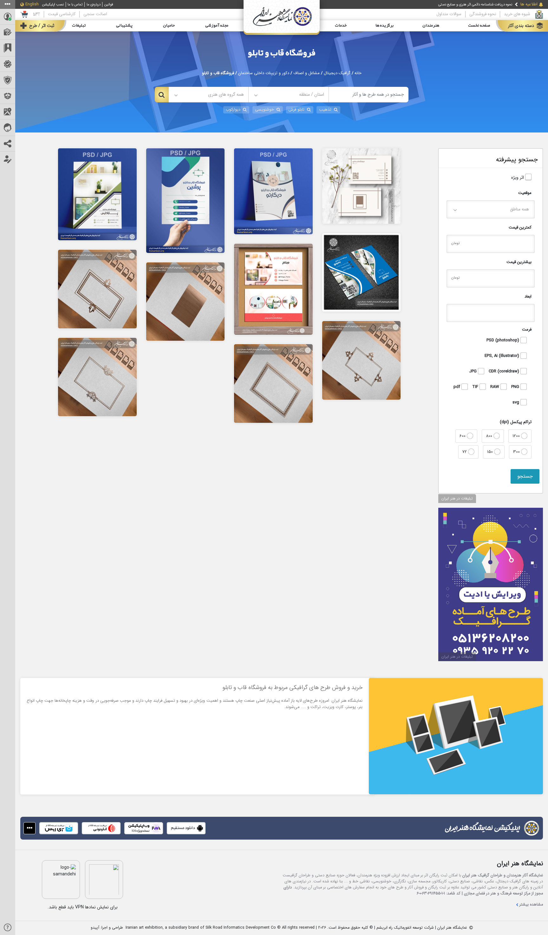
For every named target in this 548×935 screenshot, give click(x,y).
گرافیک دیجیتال (337, 73)
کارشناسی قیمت (61, 14)
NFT (36, 14)
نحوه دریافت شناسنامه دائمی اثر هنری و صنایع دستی (475, 4)
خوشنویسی (264, 109)
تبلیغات (79, 26)
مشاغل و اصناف (306, 73)
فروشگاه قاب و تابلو (282, 53)
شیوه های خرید (517, 14)
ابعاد (528, 296)
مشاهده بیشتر (531, 905)
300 (517, 451)
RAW (495, 387)
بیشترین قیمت (519, 262)
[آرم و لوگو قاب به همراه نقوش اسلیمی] (361, 360)
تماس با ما (75, 4)
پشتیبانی (124, 26)
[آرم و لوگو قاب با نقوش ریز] (273, 383)
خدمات (341, 26)
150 (490, 451)
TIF (476, 387)
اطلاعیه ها (529, 4)
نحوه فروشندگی (482, 14)
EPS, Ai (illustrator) (502, 356)
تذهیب (325, 109)
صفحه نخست (479, 26)
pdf (457, 387)
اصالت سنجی (95, 14)
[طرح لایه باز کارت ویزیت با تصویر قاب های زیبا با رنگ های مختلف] (273, 289)
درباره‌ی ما (94, 4)
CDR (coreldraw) (504, 371)
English (32, 4)
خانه (358, 73)
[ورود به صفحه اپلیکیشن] (29, 828)
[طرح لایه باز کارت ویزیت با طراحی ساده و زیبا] (361, 185)
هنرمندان (430, 26)
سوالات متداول (448, 14)
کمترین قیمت (520, 227)
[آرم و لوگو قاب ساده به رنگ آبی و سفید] (185, 301)
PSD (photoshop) (503, 340)
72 (465, 451)
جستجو (525, 476)
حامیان (169, 26)
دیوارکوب (233, 109)
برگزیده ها (384, 26)
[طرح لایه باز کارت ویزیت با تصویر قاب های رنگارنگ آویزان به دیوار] (361, 272)
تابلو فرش (296, 109)
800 (489, 436)
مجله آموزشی (216, 26)
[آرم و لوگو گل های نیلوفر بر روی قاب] (97, 288)
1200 (516, 436)
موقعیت (525, 193)
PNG (515, 387)
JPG (473, 371)
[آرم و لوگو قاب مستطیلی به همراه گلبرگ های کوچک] (97, 376)
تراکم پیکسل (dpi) (516, 422)
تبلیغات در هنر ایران (457, 498)
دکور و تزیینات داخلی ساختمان (263, 73)
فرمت (527, 329)
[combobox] (288, 94)
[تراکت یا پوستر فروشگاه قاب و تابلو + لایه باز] (97, 193)
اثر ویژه (518, 177)
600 (463, 436)
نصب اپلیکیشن (53, 4)
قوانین (108, 4)
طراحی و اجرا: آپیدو (107, 928)
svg (516, 402)
